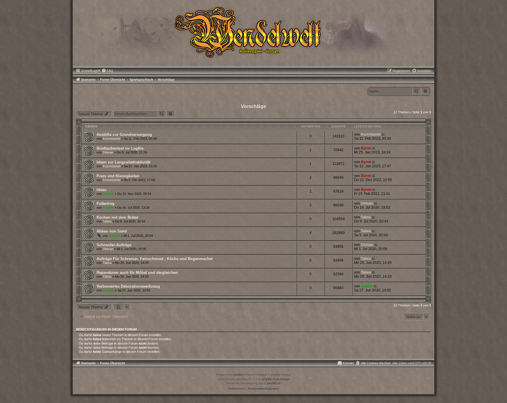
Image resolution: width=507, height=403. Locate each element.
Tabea (107, 221)
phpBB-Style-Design (276, 379)
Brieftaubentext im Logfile (120, 148)
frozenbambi (111, 138)
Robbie (108, 193)
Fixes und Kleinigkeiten (118, 176)
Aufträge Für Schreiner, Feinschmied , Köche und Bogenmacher (155, 259)
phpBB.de (274, 383)
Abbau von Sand (112, 231)
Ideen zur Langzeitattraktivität (123, 162)
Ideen (102, 190)
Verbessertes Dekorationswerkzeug (128, 286)
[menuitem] (107, 70)
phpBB (238, 374)
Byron (366, 148)
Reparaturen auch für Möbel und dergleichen (137, 272)
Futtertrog (105, 203)
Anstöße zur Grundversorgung (124, 134)
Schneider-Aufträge (114, 245)
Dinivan (108, 152)
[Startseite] (253, 31)
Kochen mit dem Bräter (117, 217)
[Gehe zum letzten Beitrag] (384, 134)
